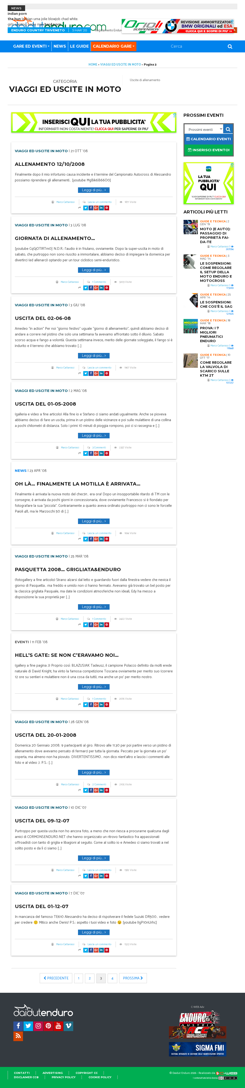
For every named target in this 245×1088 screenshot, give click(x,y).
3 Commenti (99, 448)
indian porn (17, 14)
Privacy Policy (64, 1077)
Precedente (57, 978)
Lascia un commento (99, 202)
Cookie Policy (100, 1077)
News (60, 46)
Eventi (22, 642)
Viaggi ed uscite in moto (120, 64)
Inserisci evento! (210, 150)
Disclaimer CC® (26, 1077)
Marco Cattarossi (65, 202)
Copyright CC (87, 1073)
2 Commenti (99, 784)
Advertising (53, 1073)
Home (93, 64)
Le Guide (79, 46)
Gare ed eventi (30, 46)
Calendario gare (112, 46)
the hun (14, 19)
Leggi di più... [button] (93, 190)
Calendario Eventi (210, 139)
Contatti (22, 1073)
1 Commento (99, 282)
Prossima (131, 978)
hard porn (53, 25)
